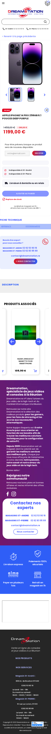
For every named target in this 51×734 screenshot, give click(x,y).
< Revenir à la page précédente (19, 36)
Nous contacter (26, 261)
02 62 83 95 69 (42, 29)
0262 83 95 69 (27, 708)
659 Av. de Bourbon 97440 (27, 681)
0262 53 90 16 (27, 685)
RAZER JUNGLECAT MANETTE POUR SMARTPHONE (25, 361)
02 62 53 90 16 (18, 29)
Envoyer (39, 153)
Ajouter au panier (25, 193)
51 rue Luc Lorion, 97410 (27, 704)
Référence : (6, 226)
